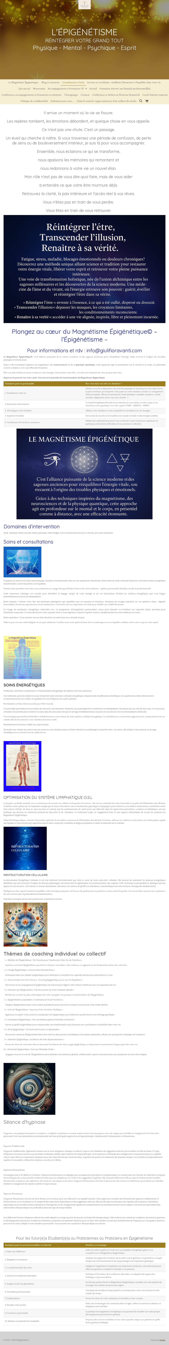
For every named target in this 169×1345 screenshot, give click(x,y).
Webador (162, 1340)
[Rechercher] (141, 101)
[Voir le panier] (147, 101)
